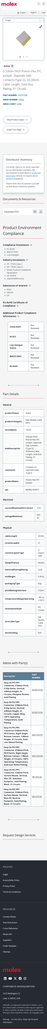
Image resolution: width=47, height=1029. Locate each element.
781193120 (37, 777)
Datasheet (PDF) (11, 211)
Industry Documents (14, 259)
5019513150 (37, 712)
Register (33, 12)
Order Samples (9, 946)
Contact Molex (9, 916)
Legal (5, 874)
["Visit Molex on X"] (15, 978)
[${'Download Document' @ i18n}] (40, 211)
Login (43, 12)
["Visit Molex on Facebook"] (20, 978)
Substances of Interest (15, 285)
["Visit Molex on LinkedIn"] (5, 978)
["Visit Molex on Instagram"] (25, 978)
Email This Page (14, 129)
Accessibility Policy (11, 880)
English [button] (23, 12)
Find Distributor (10, 922)
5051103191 (37, 735)
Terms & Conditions (12, 892)
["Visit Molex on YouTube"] (10, 978)
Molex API (7, 934)
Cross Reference (10, 928)
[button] (41, 27)
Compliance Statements (16, 244)
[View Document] (35, 211)
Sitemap (6, 1019)
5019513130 (37, 690)
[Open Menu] (44, 4)
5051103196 (37, 756)
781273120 (37, 796)
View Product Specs (15, 119)
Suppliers (7, 940)
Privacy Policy (9, 886)
